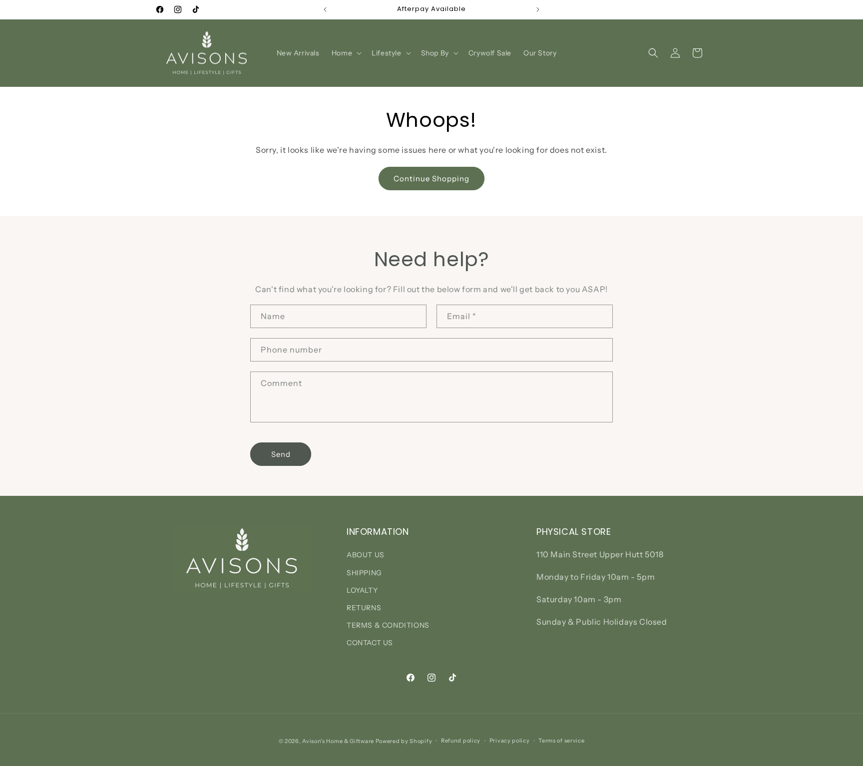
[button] (346, 52)
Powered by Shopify (404, 741)
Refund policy (460, 740)
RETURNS (364, 607)
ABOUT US (366, 554)
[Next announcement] (538, 9)
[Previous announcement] (325, 9)
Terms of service (561, 740)
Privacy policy (509, 740)
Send (281, 454)
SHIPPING (364, 572)
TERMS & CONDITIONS (388, 625)
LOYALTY (362, 590)
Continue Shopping (431, 178)
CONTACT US (370, 642)
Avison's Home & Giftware (338, 741)
